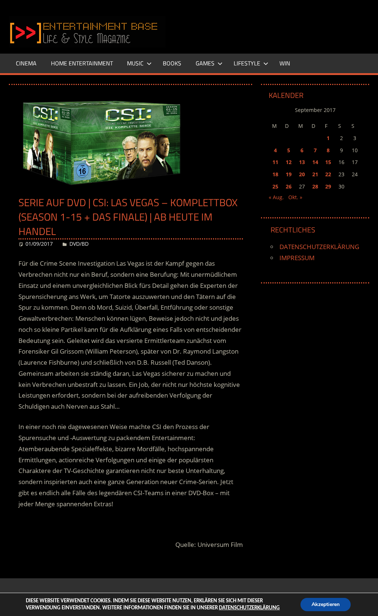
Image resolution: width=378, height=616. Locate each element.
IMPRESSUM (297, 257)
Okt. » (295, 197)
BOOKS (172, 63)
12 (289, 162)
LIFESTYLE (247, 63)
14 (315, 162)
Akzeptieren (326, 604)
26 (289, 186)
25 (275, 186)
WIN (284, 63)
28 (315, 186)
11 (275, 162)
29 (328, 186)
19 (289, 174)
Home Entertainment (82, 63)
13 (302, 162)
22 (328, 174)
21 (315, 174)
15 (328, 162)
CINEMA (26, 63)
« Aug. (276, 197)
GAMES (205, 63)
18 (275, 174)
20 (302, 174)
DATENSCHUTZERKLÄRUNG (319, 246)
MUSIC (135, 63)
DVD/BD (79, 243)
